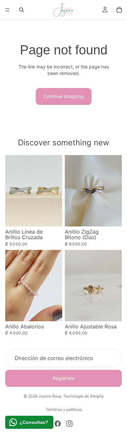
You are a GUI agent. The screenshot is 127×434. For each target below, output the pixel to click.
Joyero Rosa (49, 396)
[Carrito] (119, 10)
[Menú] (7, 9)
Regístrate (64, 378)
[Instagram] (69, 423)
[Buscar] (21, 10)
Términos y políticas (64, 409)
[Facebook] (58, 423)
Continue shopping (64, 96)
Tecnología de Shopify (83, 396)
